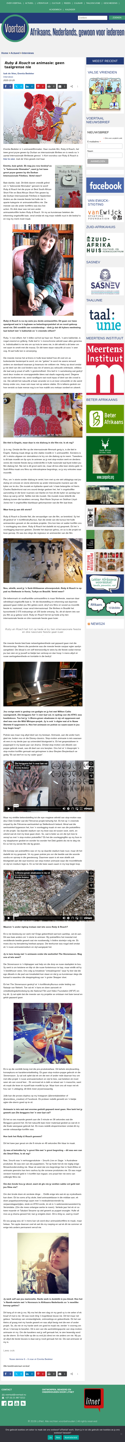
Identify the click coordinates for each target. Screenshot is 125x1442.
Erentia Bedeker (26, 73)
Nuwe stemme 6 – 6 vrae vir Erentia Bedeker (31, 1359)
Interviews (28, 53)
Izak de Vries (9, 73)
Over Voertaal (14, 3)
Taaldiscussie (93, 3)
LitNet (40, 1421)
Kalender (70, 10)
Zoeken (117, 17)
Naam (90, 151)
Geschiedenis (110, 3)
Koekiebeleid (71, 1437)
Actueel (29, 3)
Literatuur (42, 3)
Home (4, 53)
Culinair (78, 3)
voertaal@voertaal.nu (15, 1395)
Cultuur (56, 3)
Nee (58, 1437)
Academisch (55, 10)
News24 (98, 624)
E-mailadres (94, 141)
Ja (50, 1437)
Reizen (67, 3)
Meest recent (105, 61)
